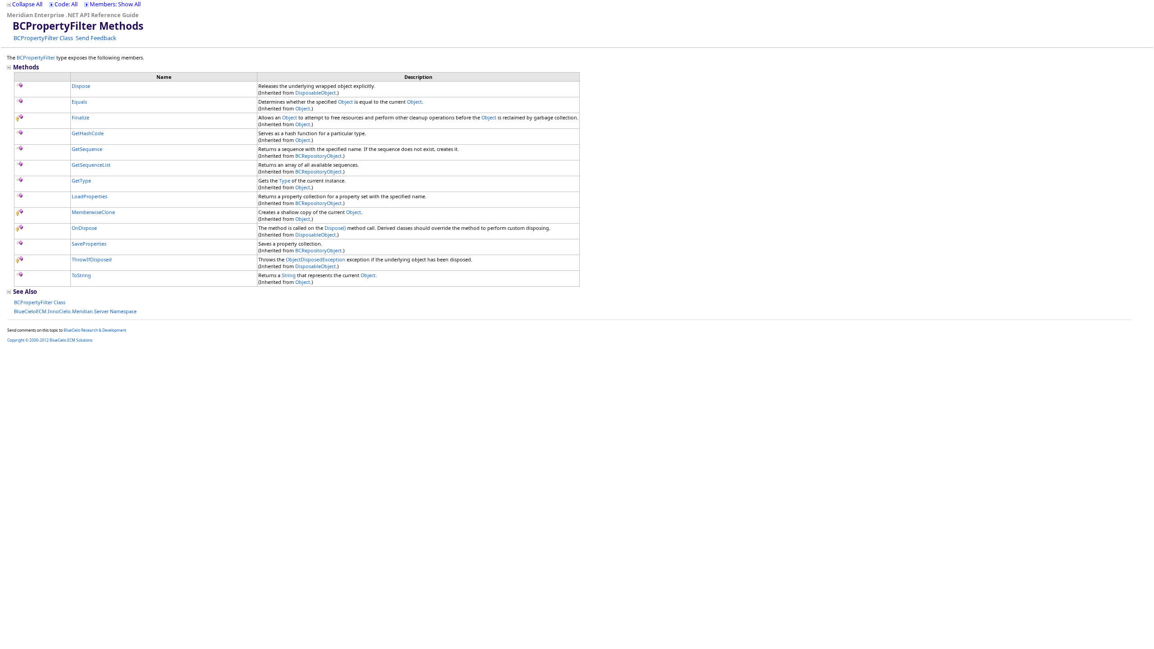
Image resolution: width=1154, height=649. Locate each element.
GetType (81, 180)
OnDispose (84, 227)
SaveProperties (89, 243)
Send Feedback (96, 38)
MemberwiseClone (93, 212)
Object (345, 101)
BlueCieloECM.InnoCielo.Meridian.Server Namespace (75, 311)
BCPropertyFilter (36, 57)
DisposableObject (315, 92)
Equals (79, 101)
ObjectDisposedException (315, 259)
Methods (26, 67)
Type (284, 180)
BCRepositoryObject (318, 155)
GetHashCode (88, 133)
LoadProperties (89, 196)
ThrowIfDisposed (92, 259)
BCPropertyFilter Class (43, 38)
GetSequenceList (91, 164)
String (289, 275)
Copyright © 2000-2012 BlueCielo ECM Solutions (49, 340)
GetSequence (87, 149)
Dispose (81, 85)
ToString (81, 275)
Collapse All (27, 4)
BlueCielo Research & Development (95, 330)
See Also (25, 292)
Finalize (80, 117)
